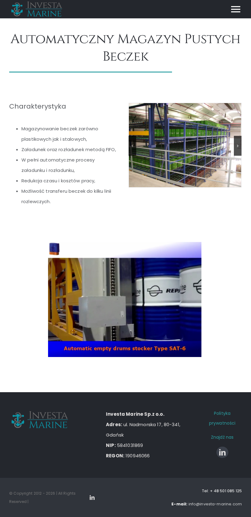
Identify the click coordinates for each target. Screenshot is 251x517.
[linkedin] (222, 452)
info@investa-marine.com (215, 504)
